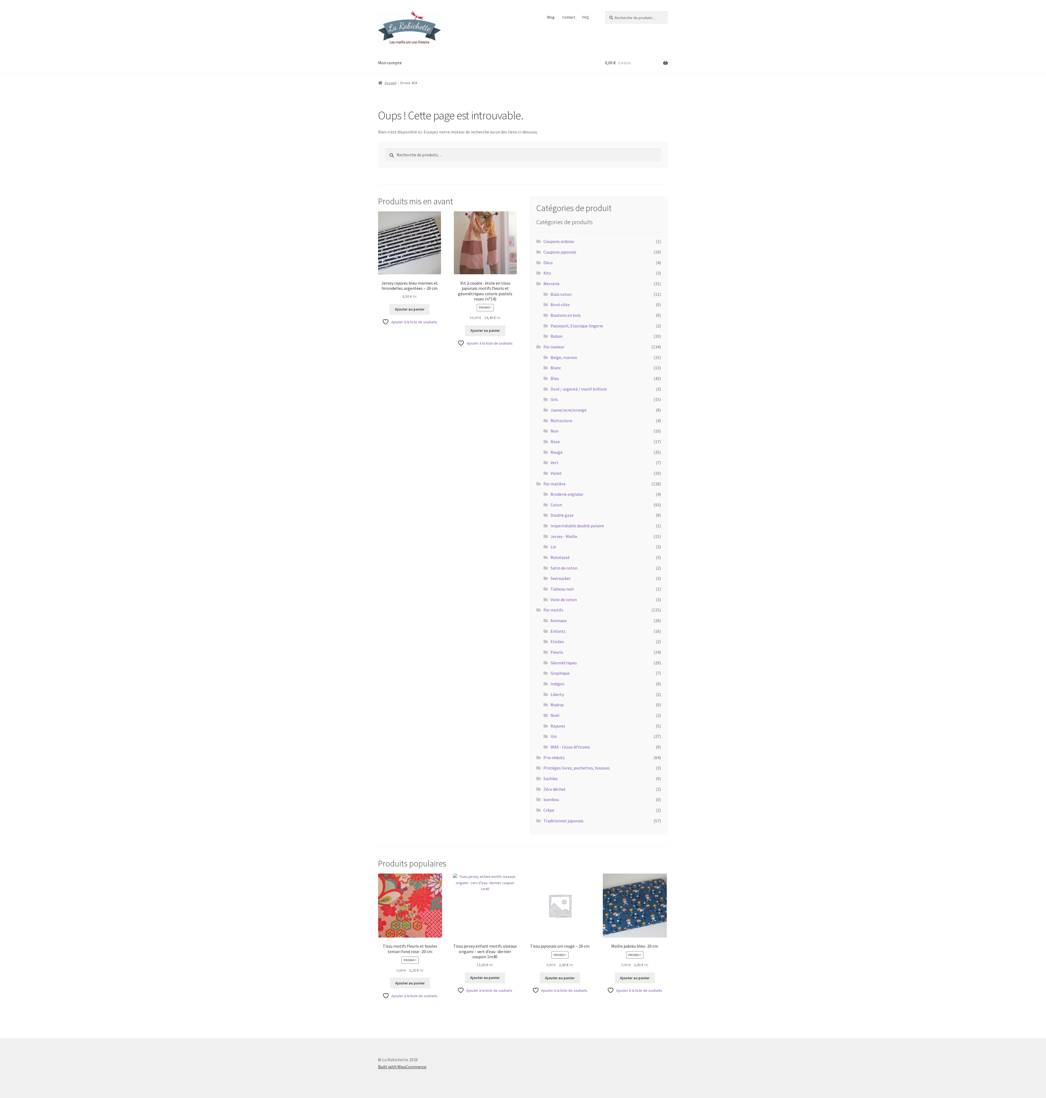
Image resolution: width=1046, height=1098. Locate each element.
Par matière (554, 483)
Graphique (560, 673)
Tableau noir (562, 589)
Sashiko (550, 778)
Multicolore (561, 420)
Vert (554, 462)
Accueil (390, 82)
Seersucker (561, 578)
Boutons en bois (566, 315)
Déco (548, 262)
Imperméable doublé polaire (577, 525)
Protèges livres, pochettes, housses (576, 768)
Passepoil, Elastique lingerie (577, 326)
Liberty (557, 694)
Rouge (556, 452)
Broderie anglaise (567, 494)
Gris (554, 399)
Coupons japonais (559, 252)
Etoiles (557, 641)
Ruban (556, 336)
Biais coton (561, 294)
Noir (555, 431)
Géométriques (564, 662)
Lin (553, 546)
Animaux (559, 620)
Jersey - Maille (564, 536)
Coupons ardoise (558, 241)
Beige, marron (564, 357)
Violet (556, 473)
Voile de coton (564, 599)
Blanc (556, 367)
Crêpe (548, 810)
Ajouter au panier (409, 309)
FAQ (585, 17)
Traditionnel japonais (563, 820)
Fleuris (557, 652)
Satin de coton (564, 568)
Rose (555, 441)
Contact (568, 17)
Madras (557, 704)
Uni (554, 736)
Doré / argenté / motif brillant (579, 389)
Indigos (557, 683)
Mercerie (551, 283)
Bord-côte (560, 304)
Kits (547, 273)
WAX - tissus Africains (570, 747)
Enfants (558, 631)
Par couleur (553, 346)
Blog (551, 17)
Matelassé (560, 557)
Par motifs (553, 610)
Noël (555, 715)
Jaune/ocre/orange (568, 410)
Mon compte (390, 62)
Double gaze (562, 515)
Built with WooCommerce (402, 1066)
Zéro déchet (554, 789)
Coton (556, 504)
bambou (551, 799)
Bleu (555, 378)
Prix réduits (554, 757)
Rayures (558, 726)
